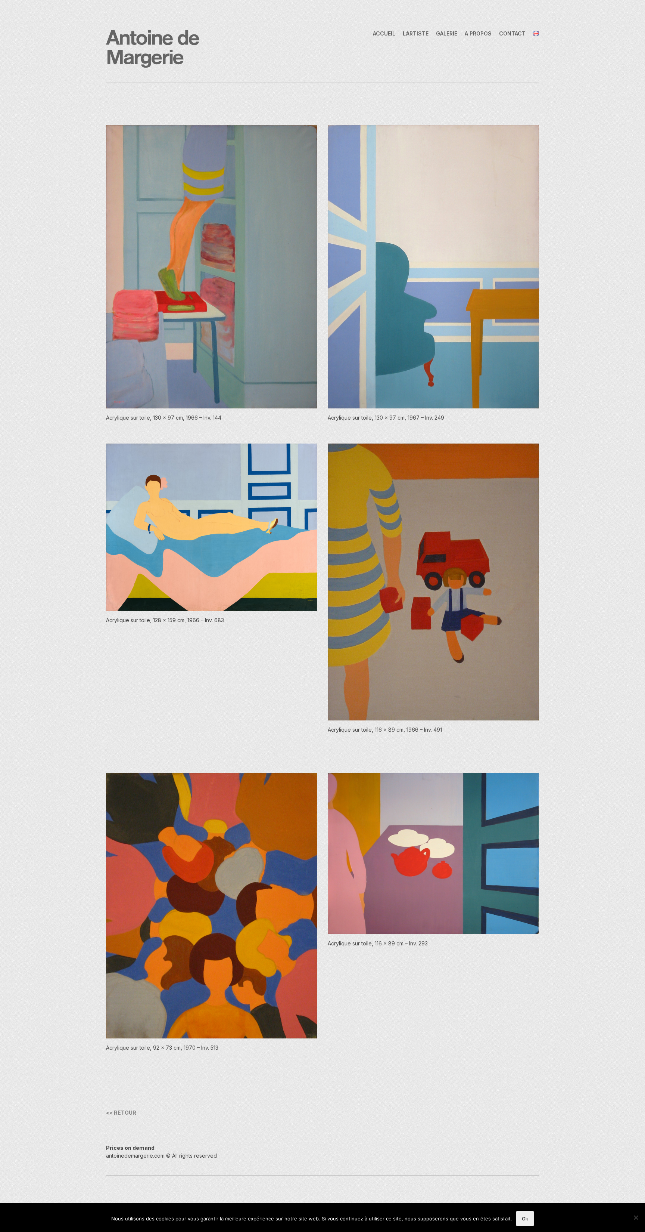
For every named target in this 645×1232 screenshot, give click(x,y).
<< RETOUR (121, 1112)
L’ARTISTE (416, 33)
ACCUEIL (384, 33)
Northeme (153, 1163)
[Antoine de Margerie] (152, 48)
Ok (525, 1219)
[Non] (635, 1217)
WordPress (203, 1163)
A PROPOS (478, 33)
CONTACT (512, 33)
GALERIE (446, 33)
